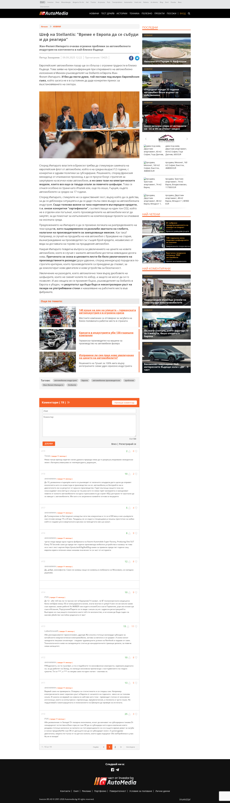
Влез (114, 443)
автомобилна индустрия (65, 380)
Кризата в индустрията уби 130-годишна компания (106, 334)
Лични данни (162, 791)
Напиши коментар (124, 402)
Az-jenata (101, 2)
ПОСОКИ (171, 13)
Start (167, 2)
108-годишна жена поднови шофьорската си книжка (177, 240)
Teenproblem (117, 2)
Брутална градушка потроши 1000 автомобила (176, 255)
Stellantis (72, 385)
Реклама (86, 791)
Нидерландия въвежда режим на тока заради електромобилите (165, 301)
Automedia (128, 2)
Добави (49, 443)
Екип (76, 791)
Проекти (159, 13)
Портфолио (100, 791)
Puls (108, 2)
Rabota (146, 2)
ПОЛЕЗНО (147, 13)
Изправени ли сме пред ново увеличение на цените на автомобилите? (106, 357)
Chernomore (44, 6)
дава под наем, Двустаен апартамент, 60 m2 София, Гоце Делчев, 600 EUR (176, 150)
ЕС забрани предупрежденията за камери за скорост (177, 225)
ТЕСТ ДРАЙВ (107, 13)
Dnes (57, 2)
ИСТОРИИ (122, 13)
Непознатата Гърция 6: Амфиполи (165, 61)
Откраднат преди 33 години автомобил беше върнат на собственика (161, 92)
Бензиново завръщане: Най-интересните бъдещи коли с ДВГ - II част (166, 366)
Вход (183, 13)
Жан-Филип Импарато (53, 385)
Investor (50, 2)
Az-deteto (154, 2)
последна (130, 747)
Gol (87, 2)
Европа (85, 380)
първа (96, 747)
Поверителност (118, 791)
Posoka (173, 2)
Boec (180, 2)
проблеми (129, 380)
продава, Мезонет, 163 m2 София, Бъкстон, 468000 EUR (176, 165)
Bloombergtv (66, 2)
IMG (42, 2)
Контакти (65, 791)
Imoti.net (137, 2)
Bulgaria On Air (78, 2)
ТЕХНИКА (134, 13)
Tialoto (93, 2)
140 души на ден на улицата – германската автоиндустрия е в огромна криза (107, 311)
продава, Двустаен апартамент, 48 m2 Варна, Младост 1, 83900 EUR (177, 199)
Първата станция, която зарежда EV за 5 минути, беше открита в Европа (166, 333)
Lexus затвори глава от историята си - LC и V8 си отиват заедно (165, 127)
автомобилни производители (106, 380)
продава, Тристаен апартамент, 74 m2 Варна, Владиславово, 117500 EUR (176, 183)
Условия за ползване (140, 791)
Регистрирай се (127, 443)
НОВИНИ (94, 13)
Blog (161, 2)
